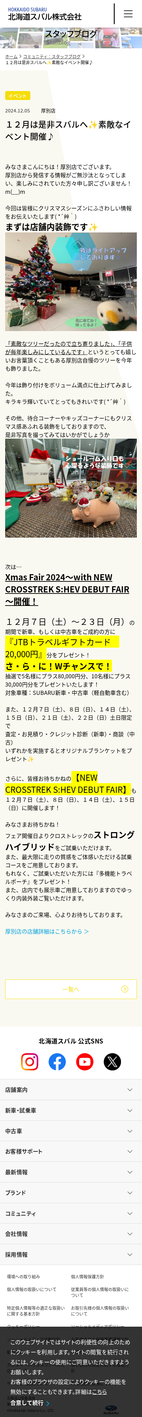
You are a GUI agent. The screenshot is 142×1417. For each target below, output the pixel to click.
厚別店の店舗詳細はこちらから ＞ (47, 931)
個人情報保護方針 (87, 1276)
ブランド (15, 1192)
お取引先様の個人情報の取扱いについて (100, 1311)
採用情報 (16, 1254)
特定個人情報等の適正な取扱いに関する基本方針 (36, 1311)
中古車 (13, 1131)
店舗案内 (16, 1089)
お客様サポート (24, 1151)
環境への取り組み (23, 1276)
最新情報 (16, 1172)
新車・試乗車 (20, 1110)
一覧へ (70, 989)
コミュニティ (20, 1213)
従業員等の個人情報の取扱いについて (100, 1292)
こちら (99, 1391)
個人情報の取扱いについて (32, 1289)
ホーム (11, 56)
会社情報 (16, 1233)
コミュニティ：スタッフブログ (52, 56)
